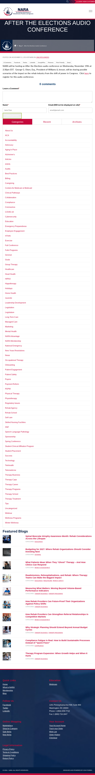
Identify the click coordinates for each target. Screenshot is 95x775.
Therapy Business (12, 475)
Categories (17, 122)
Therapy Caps (11, 480)
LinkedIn (32, 62)
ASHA (7, 164)
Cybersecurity (10, 217)
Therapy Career (11, 484)
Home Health (10, 293)
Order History (54, 735)
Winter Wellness (12, 523)
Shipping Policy (9, 755)
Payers (8, 379)
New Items (7, 735)
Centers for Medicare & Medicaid (18, 188)
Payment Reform (12, 384)
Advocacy (9, 145)
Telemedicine (10, 470)
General (8, 255)
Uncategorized (42, 57)
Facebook (17, 62)
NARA (10, 770)
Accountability (11, 140)
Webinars (53, 684)
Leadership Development (15, 303)
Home (15, 45)
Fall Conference (11, 245)
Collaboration (10, 197)
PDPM (8, 389)
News (7, 355)
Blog (20, 46)
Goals (7, 260)
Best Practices (11, 174)
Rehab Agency (11, 408)
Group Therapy (11, 264)
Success (8, 456)
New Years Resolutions (14, 351)
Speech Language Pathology (17, 432)
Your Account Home (57, 726)
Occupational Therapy (14, 360)
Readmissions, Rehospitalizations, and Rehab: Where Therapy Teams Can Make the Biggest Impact (56, 576)
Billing (7, 178)
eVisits (8, 236)
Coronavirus (10, 207)
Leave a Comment (11, 89)
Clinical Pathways (12, 193)
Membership (8, 690)
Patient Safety (11, 374)
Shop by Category (10, 729)
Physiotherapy (11, 398)
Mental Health (11, 331)
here (86, 73)
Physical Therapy (12, 394)
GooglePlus (41, 62)
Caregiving (9, 183)
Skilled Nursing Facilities (15, 422)
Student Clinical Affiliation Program (19, 446)
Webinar (8, 513)
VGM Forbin (87, 770)
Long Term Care (11, 317)
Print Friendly (60, 62)
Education (9, 221)
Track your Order (56, 729)
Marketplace (8, 726)
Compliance (10, 202)
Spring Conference (13, 441)
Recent (47, 122)
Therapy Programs (12, 489)
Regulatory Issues (12, 403)
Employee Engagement (14, 231)
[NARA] (18, 12)
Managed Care (11, 322)
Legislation (9, 307)
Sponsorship (10, 437)
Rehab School (11, 413)
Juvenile (8, 298)
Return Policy (8, 758)
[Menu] (90, 11)
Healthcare (9, 269)
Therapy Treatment (13, 499)
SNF (7, 427)
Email (69, 62)
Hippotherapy (10, 284)
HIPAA (8, 279)
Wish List (53, 732)
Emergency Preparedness (16, 226)
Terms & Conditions (11, 752)
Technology (10, 461)
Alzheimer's (10, 155)
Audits (7, 169)
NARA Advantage (12, 336)
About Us (9, 131)
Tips (7, 504)
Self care (8, 417)
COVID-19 (9, 212)
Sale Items (7, 732)
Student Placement (13, 451)
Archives (77, 122)
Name (5, 105)
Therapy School (11, 494)
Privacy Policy (8, 749)
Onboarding (10, 365)
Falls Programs (11, 250)
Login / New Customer (86, 1)
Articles (8, 159)
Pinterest (50, 62)
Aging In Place (11, 150)
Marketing (9, 327)
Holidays (8, 288)
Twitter (25, 62)
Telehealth (9, 465)
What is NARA (9, 687)
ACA (7, 135)
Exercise (8, 241)
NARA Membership (13, 341)
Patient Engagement (13, 370)
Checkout (53, 738)
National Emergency (13, 346)
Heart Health (10, 274)
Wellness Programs (13, 518)
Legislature (9, 312)
